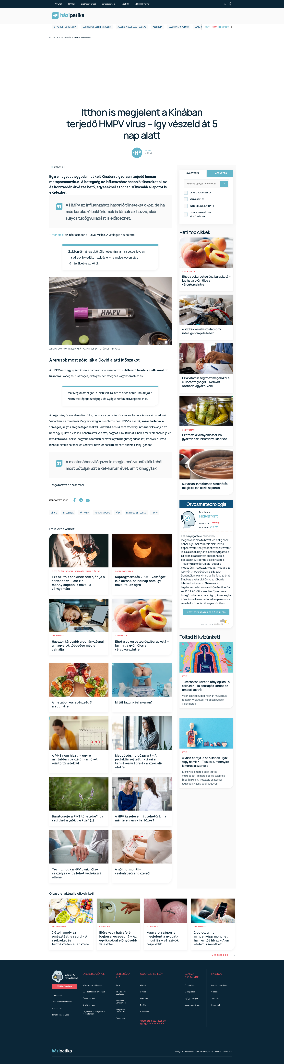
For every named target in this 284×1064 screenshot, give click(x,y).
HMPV (155, 513)
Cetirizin (144, 991)
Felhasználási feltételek (62, 1001)
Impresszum (57, 995)
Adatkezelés (57, 1008)
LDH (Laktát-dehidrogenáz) (94, 991)
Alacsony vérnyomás (121, 1001)
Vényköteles (197, 199)
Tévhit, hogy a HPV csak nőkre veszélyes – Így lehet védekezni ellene (76, 873)
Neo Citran (144, 998)
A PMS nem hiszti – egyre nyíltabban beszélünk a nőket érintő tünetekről (75, 759)
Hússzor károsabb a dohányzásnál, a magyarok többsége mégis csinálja (78, 645)
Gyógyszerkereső (88, 4)
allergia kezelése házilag (132, 27)
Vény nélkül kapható (202, 206)
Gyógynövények (191, 998)
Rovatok (71, 4)
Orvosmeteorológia (65, 27)
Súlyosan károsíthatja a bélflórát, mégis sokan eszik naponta (205, 486)
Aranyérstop (59, 927)
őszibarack (121, 636)
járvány (84, 513)
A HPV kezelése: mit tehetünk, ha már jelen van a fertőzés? (140, 818)
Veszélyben (58, 636)
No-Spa (143, 1005)
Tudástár (215, 998)
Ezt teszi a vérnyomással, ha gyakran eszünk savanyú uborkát (204, 437)
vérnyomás (188, 430)
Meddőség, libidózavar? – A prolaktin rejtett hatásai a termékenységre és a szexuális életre (139, 761)
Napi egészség (65, 37)
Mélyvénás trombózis (120, 1010)
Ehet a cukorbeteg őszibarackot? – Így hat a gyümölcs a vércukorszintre (142, 645)
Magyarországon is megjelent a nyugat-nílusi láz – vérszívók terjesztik (162, 938)
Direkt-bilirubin (89, 1005)
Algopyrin (144, 985)
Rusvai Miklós (102, 513)
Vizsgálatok (190, 991)
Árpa (118, 985)
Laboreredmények (142, 4)
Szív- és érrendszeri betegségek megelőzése (76, 571)
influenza (68, 513)
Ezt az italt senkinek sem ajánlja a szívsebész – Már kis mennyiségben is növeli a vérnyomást (78, 583)
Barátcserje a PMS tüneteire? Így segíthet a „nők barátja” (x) (77, 818)
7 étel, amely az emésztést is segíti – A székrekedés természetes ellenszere (70, 938)
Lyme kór (200, 27)
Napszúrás (120, 1018)
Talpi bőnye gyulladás (121, 992)
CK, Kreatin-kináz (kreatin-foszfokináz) (94, 1012)
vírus (54, 513)
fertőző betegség (136, 513)
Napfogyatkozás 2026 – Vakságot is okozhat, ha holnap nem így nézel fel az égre (140, 581)
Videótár (214, 991)
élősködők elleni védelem (97, 27)
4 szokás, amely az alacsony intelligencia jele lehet (201, 331)
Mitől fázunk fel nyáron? (134, 702)
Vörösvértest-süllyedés (92, 985)
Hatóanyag (220, 173)
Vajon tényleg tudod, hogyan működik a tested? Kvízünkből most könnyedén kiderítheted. (204, 699)
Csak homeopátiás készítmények (200, 214)
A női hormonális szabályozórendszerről (132, 871)
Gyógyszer (192, 173)
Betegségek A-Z (108, 4)
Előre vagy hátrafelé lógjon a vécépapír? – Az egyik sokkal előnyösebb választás (118, 938)
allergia (157, 27)
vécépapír (104, 927)
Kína (118, 513)
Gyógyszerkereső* (151, 973)
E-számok (215, 1005)
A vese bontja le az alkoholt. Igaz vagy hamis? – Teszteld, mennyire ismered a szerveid (205, 762)
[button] (94, 975)
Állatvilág (152, 927)
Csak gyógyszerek (200, 193)
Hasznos (125, 4)
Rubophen (144, 1011)
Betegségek (190, 985)
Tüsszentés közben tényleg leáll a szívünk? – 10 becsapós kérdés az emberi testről (206, 686)
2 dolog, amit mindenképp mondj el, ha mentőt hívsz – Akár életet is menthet (211, 938)
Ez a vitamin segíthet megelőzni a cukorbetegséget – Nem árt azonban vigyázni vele (205, 382)
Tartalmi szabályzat (60, 1015)
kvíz (184, 676)
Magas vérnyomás (179, 27)
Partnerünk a (207, 624)
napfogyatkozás (124, 571)
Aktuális (58, 4)
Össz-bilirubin (89, 998)
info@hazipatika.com (223, 1051)
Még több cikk (220, 955)
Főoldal (52, 37)
